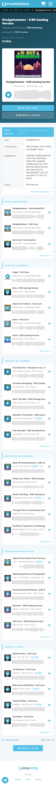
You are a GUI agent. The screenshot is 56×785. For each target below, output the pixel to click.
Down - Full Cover (21, 320)
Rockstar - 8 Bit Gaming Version (27, 606)
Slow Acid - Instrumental (24, 240)
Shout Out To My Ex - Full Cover (27, 304)
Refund (38, 779)
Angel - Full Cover (21, 272)
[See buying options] (49, 212)
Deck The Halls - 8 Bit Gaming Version (29, 399)
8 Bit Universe (21, 32)
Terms (28, 779)
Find (16, 10)
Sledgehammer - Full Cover (25, 224)
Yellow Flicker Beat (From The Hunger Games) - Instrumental (29, 558)
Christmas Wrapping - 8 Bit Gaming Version (29, 383)
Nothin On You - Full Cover (25, 654)
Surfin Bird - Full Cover (23, 717)
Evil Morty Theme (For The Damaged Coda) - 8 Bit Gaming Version (29, 526)
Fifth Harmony (34, 27)
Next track (46, 740)
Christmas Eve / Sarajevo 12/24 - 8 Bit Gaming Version (29, 368)
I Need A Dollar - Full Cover (25, 701)
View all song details (39, 192)
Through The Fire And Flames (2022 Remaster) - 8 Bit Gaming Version (29, 510)
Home (5, 10)
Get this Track (29, 108)
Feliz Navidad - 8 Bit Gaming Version (29, 430)
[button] (50, 4)
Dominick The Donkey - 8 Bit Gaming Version (29, 415)
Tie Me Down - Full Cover (24, 669)
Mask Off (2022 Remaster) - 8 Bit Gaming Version (29, 463)
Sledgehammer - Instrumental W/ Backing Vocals (29, 208)
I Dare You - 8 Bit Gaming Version (28, 621)
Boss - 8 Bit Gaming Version (25, 288)
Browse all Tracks (29, 115)
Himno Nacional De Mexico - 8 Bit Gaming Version (29, 590)
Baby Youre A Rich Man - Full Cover (29, 685)
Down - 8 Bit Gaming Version (26, 335)
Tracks (27, 10)
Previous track (12, 740)
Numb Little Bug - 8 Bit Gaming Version (29, 494)
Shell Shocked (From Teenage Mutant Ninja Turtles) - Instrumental (29, 574)
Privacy (18, 779)
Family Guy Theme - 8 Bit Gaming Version (29, 479)
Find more (44, 255)
